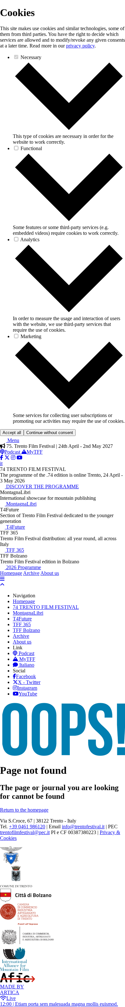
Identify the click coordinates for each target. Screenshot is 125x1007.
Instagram (27, 688)
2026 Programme (23, 567)
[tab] (69, 130)
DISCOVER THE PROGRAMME (42, 486)
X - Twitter (29, 682)
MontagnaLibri (21, 504)
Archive (31, 573)
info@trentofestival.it (83, 826)
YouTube (28, 693)
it (1, 463)
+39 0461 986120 (27, 826)
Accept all (12, 432)
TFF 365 (14, 550)
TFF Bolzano (26, 630)
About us (49, 573)
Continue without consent (49, 432)
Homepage (11, 573)
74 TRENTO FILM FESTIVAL (46, 607)
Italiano (26, 665)
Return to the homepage (24, 810)
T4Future (15, 527)
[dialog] (62, 221)
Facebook (26, 676)
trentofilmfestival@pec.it (25, 832)
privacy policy (80, 45)
